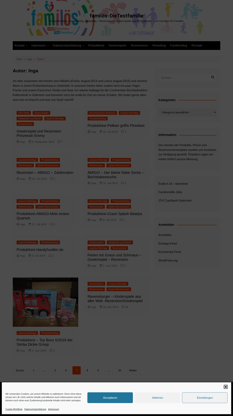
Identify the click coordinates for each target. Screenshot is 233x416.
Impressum (53, 409)
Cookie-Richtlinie (14, 409)
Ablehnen (157, 397)
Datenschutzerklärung (35, 409)
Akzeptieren (110, 397)
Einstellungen (205, 397)
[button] (226, 387)
